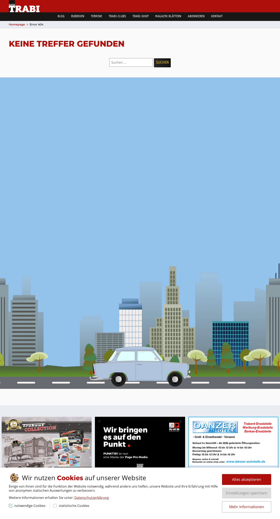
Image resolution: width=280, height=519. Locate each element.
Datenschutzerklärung (91, 497)
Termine (96, 16)
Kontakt (217, 16)
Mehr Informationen (246, 506)
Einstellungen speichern (246, 492)
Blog (61, 16)
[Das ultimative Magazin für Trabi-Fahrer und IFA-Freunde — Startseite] (24, 6)
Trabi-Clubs (117, 16)
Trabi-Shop (140, 16)
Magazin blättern (168, 16)
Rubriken (77, 16)
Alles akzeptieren (246, 479)
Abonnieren (196, 16)
